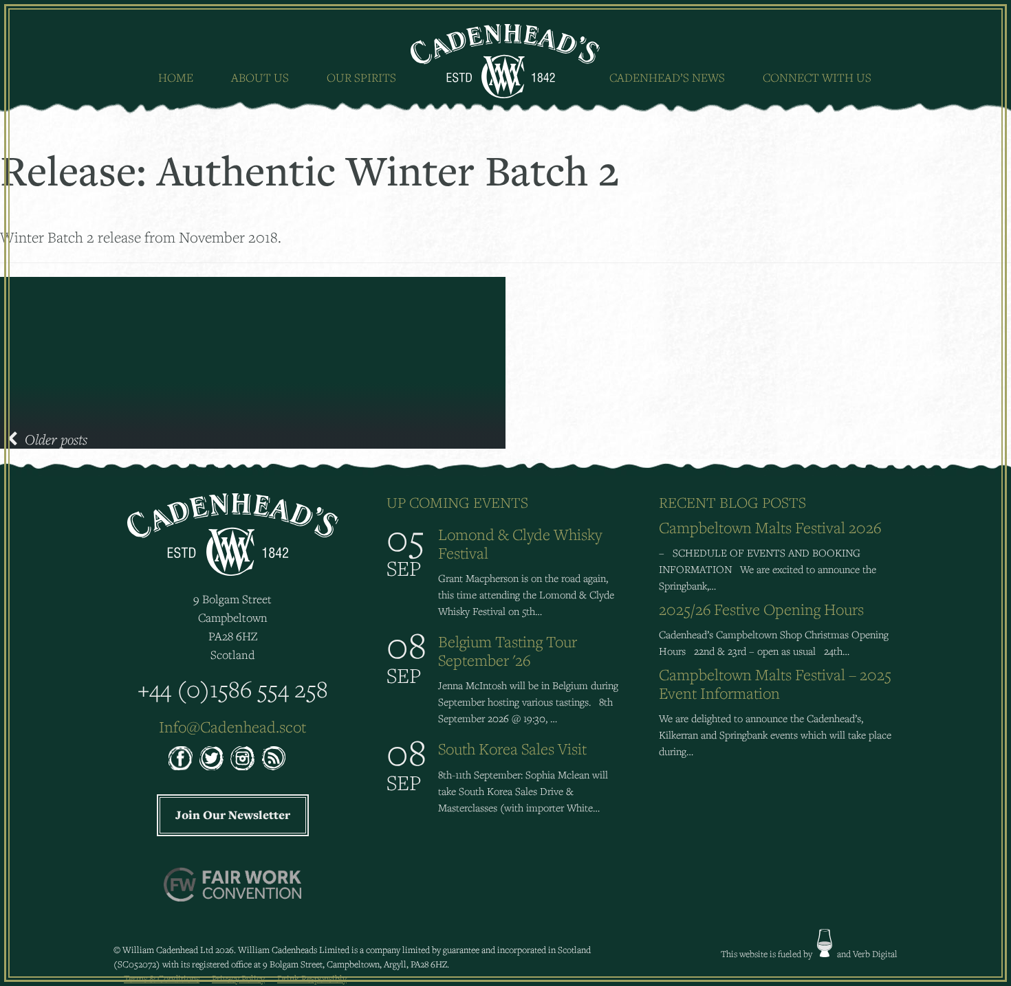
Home (175, 77)
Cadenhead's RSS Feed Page (273, 758)
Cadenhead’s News (667, 77)
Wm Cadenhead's (506, 61)
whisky (824, 943)
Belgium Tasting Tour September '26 (507, 650)
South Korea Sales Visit (512, 749)
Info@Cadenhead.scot (232, 727)
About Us (260, 77)
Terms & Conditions (161, 978)
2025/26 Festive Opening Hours (761, 609)
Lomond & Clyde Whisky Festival (520, 543)
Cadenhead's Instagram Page (242, 758)
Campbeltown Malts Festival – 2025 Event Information (775, 683)
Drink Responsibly (312, 978)
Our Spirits (361, 77)
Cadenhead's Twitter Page (211, 758)
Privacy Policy (238, 978)
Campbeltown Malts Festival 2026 (770, 527)
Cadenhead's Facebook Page (180, 758)
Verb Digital (875, 954)
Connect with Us (817, 77)
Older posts (56, 439)
